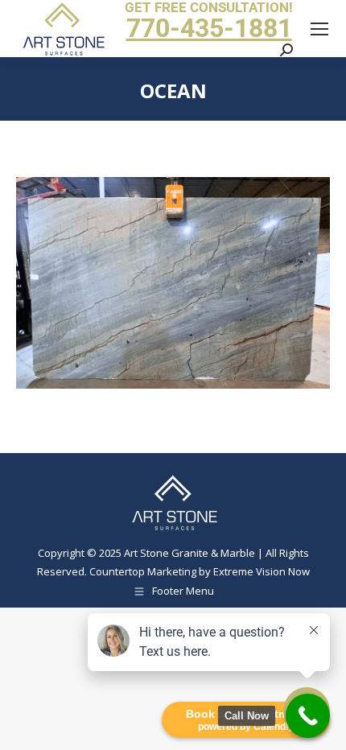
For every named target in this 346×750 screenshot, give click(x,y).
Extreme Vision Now (261, 571)
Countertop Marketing (142, 571)
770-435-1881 (209, 28)
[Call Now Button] (308, 716)
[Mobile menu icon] (319, 29)
